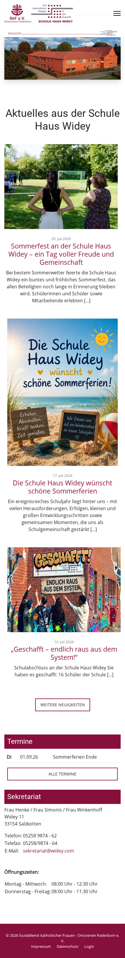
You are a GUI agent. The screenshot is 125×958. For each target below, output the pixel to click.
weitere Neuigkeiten (62, 704)
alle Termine (62, 774)
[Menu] (117, 13)
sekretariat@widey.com (48, 851)
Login (89, 946)
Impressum (41, 946)
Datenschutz (67, 946)
